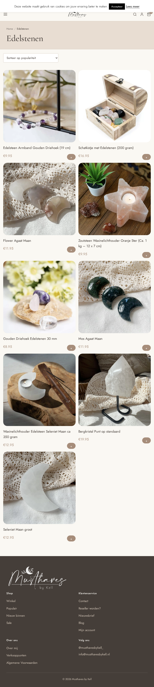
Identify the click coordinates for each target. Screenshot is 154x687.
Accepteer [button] (117, 6)
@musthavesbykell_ (91, 648)
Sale (9, 623)
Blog (81, 623)
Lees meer (133, 6)
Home (9, 29)
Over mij (12, 648)
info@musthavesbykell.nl (94, 654)
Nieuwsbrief (86, 615)
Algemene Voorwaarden (21, 663)
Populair (11, 608)
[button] (35, 14)
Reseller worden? (90, 608)
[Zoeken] (135, 14)
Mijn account (87, 630)
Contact (83, 601)
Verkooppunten (16, 655)
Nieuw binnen (15, 615)
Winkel (10, 601)
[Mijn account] (142, 14)
